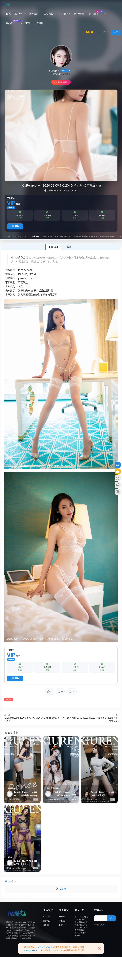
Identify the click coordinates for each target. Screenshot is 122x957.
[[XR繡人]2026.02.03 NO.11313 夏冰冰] (22, 829)
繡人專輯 (18, 13)
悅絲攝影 (33, 13)
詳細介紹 (53, 246)
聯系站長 (43, 290)
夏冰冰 (11, 857)
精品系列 (13, 22)
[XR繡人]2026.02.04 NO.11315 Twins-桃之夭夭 (64, 794)
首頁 (8, 13)
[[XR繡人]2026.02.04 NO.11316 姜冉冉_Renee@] (22, 760)
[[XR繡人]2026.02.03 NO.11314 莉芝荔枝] (99, 760)
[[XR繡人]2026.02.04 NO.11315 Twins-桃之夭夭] (61, 760)
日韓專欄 (79, 13)
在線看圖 (38, 22)
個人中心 (46, 916)
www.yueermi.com (33, 950)
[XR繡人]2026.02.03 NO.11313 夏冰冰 (25, 862)
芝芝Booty (89, 788)
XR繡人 (66, 74)
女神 (27, 22)
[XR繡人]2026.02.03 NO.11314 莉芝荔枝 (102, 794)
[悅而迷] (5, 4)
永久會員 (95, 12)
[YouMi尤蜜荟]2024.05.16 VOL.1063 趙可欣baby (71, 236)
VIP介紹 (62, 916)
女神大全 (46, 921)
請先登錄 (15, 226)
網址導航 (46, 925)
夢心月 (64, 70)
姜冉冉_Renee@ (14, 788)
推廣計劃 (62, 925)
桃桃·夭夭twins (53, 788)
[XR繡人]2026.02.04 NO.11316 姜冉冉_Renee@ (26, 794)
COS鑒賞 (64, 13)
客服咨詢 (62, 921)
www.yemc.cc (45, 947)
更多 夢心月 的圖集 (61, 82)
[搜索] (98, 32)
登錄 (63, 888)
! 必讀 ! (69, 246)
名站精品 (48, 13)
